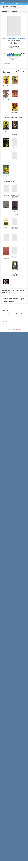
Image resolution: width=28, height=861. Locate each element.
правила (19, 313)
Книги (7, 6)
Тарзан (15, 42)
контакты (10, 313)
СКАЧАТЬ (11, 55)
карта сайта (15, 313)
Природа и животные (8, 38)
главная (3, 313)
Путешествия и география (8, 7)
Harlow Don (16, 46)
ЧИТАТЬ (17, 55)
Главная (3, 6)
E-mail (6, 321)
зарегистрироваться (9, 301)
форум (7, 313)
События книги (14, 51)
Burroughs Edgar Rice (15, 40)
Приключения (13, 6)
